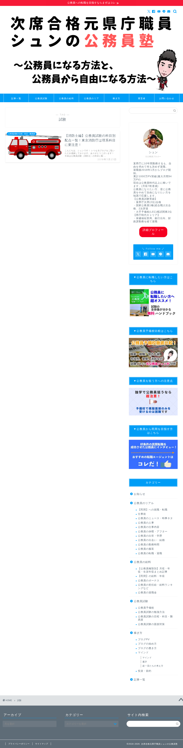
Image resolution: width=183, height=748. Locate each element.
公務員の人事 (146, 522)
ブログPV (144, 639)
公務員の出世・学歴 (150, 535)
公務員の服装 (146, 549)
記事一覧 (16, 98)
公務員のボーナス (148, 580)
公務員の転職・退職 (150, 553)
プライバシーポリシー (19, 744)
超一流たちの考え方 (152, 666)
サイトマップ (41, 744)
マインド (143, 652)
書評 (144, 661)
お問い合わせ (166, 98)
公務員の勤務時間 (148, 544)
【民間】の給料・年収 (151, 576)
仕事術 (142, 514)
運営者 (141, 98)
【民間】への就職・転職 (152, 509)
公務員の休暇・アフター (152, 531)
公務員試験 (41, 98)
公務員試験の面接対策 (151, 624)
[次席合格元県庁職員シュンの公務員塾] (91, 92)
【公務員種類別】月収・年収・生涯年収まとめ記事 (154, 570)
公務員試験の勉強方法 (151, 612)
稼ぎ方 (116, 98)
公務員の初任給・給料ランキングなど (155, 586)
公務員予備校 (146, 607)
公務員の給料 (66, 98)
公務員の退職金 (147, 592)
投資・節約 (144, 671)
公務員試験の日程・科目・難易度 (155, 618)
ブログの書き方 (147, 648)
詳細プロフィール (153, 231)
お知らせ (139, 493)
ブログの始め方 (147, 643)
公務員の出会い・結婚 (151, 540)
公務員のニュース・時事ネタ (155, 518)
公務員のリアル (91, 99)
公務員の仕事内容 (148, 527)
